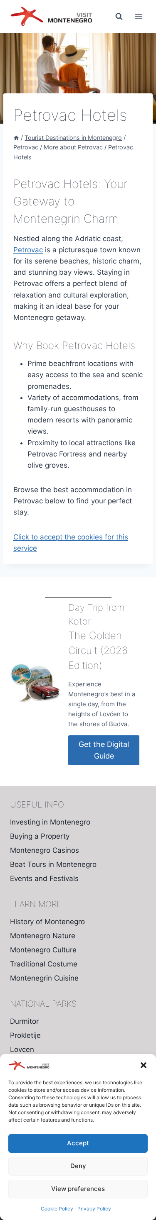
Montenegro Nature (42, 936)
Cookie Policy (57, 1208)
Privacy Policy (94, 1208)
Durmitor (24, 1021)
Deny (78, 1166)
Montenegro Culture (43, 950)
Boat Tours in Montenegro (53, 864)
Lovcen (22, 1049)
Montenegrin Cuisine (44, 978)
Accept (78, 1143)
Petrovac (28, 250)
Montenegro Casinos (44, 850)
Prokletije (25, 1035)
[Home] (16, 137)
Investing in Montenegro (50, 822)
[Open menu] (138, 16)
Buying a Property (39, 836)
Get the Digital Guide (104, 750)
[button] (143, 1065)
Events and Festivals (44, 878)
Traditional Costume (43, 964)
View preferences (78, 1189)
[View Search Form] (118, 16)
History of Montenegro (47, 921)
